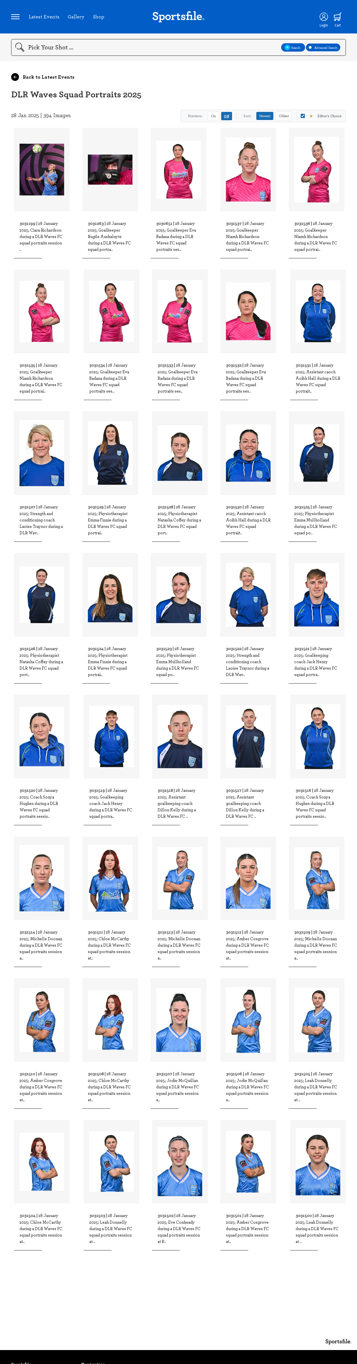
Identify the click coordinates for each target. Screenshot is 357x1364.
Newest (265, 115)
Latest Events (44, 16)
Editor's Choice (325, 116)
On (213, 115)
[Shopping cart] (337, 17)
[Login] (323, 17)
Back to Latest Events (48, 76)
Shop (98, 16)
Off (226, 116)
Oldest (284, 115)
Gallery (76, 16)
